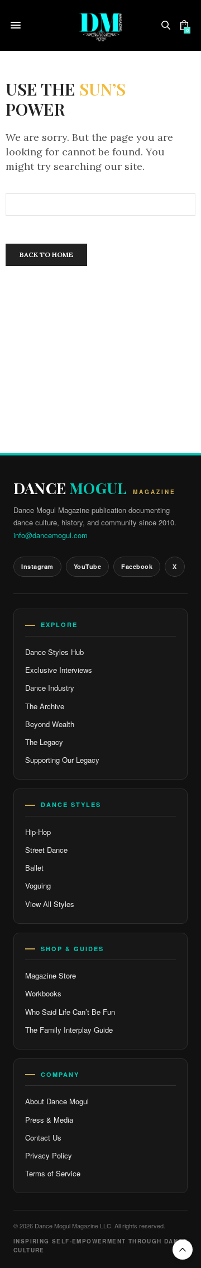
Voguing (38, 885)
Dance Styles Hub (54, 652)
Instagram (37, 566)
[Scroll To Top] (183, 1249)
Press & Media (49, 1119)
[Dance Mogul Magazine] (100, 25)
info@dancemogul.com (50, 535)
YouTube (88, 566)
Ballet (34, 867)
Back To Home (46, 254)
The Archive (44, 706)
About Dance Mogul (57, 1101)
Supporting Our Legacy (62, 759)
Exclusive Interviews (58, 669)
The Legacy (44, 742)
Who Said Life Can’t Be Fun (70, 1011)
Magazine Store (50, 975)
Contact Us (43, 1137)
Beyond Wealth (49, 724)
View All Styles (49, 904)
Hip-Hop (38, 832)
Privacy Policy (48, 1155)
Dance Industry (49, 687)
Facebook (136, 566)
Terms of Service (52, 1173)
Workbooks (43, 993)
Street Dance (46, 849)
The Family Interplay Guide (69, 1029)
